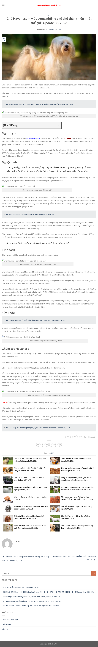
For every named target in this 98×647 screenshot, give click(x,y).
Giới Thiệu (6, 624)
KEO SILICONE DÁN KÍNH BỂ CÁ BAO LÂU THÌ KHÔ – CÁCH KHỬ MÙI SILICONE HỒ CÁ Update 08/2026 (48, 592)
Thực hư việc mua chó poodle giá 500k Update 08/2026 (76, 459)
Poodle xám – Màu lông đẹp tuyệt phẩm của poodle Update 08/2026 (31, 507)
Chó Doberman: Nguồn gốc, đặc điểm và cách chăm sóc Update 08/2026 (35, 320)
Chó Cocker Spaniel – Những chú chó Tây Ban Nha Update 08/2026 (77, 526)
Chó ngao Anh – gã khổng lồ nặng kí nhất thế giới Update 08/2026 (30, 469)
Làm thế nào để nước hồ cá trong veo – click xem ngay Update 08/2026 (31, 606)
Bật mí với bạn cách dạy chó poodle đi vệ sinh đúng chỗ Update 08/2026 (30, 526)
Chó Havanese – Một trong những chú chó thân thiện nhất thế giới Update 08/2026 (39, 104)
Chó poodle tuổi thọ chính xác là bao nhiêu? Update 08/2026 (29, 214)
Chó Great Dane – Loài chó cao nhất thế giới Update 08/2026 (29, 479)
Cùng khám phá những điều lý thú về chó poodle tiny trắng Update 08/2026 (77, 479)
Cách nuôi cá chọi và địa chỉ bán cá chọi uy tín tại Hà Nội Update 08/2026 (31, 601)
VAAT (59, 30)
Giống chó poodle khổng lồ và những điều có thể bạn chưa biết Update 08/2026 (77, 488)
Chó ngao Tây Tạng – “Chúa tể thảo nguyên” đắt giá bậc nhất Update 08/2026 (77, 498)
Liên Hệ (5, 629)
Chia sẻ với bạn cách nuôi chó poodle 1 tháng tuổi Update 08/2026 (29, 517)
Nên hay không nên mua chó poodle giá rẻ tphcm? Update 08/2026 (77, 469)
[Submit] (93, 573)
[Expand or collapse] (58, 125)
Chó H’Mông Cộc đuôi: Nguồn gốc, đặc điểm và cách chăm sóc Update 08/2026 (37, 427)
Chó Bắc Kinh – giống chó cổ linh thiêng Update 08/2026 (76, 507)
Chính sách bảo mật (10, 620)
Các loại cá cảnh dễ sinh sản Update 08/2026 (20, 587)
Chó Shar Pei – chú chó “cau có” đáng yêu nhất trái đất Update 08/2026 (30, 459)
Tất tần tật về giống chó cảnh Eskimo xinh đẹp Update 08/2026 (30, 488)
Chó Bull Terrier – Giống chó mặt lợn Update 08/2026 (75, 517)
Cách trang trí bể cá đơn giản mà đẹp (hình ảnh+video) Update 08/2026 (31, 596)
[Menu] (3, 5)
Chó (49, 15)
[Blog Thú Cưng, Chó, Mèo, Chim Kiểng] (49, 5)
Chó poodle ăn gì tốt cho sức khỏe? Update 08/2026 (30, 498)
